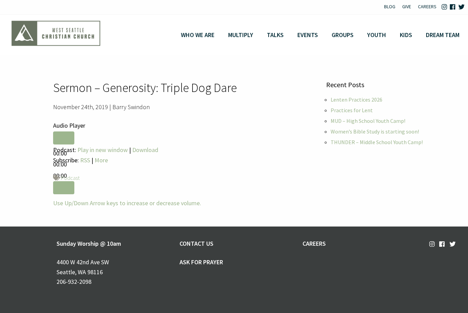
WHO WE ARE (197, 35)
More (101, 160)
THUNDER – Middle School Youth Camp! (377, 142)
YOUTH (376, 35)
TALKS (275, 35)
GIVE (406, 6)
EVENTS (307, 35)
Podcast (70, 177)
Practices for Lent (352, 110)
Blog (389, 6)
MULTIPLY (240, 35)
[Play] (63, 137)
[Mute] (63, 187)
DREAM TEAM (442, 35)
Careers (427, 6)
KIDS (406, 35)
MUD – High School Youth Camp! (368, 120)
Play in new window (102, 150)
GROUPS (343, 35)
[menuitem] (390, 7)
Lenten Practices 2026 (356, 99)
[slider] (127, 203)
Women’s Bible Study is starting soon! (375, 131)
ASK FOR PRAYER (201, 262)
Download (145, 150)
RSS (85, 160)
